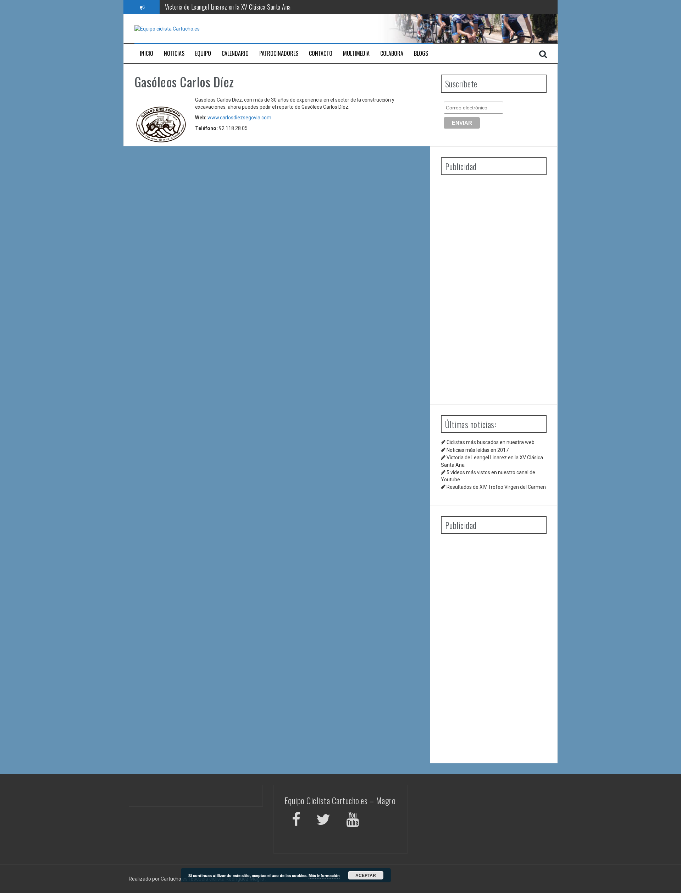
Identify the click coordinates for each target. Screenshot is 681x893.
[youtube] (353, 820)
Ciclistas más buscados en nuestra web (491, 442)
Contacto (320, 53)
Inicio (146, 53)
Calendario (235, 53)
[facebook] (296, 820)
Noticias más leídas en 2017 (478, 450)
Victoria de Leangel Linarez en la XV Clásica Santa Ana (228, 6)
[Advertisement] (494, 287)
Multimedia (356, 53)
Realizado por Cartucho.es (158, 879)
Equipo (203, 53)
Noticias (174, 53)
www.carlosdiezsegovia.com (239, 117)
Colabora (391, 53)
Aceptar (365, 875)
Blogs (421, 53)
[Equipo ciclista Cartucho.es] (167, 28)
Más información (324, 875)
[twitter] (323, 820)
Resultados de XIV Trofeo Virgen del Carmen (496, 487)
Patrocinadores (278, 53)
